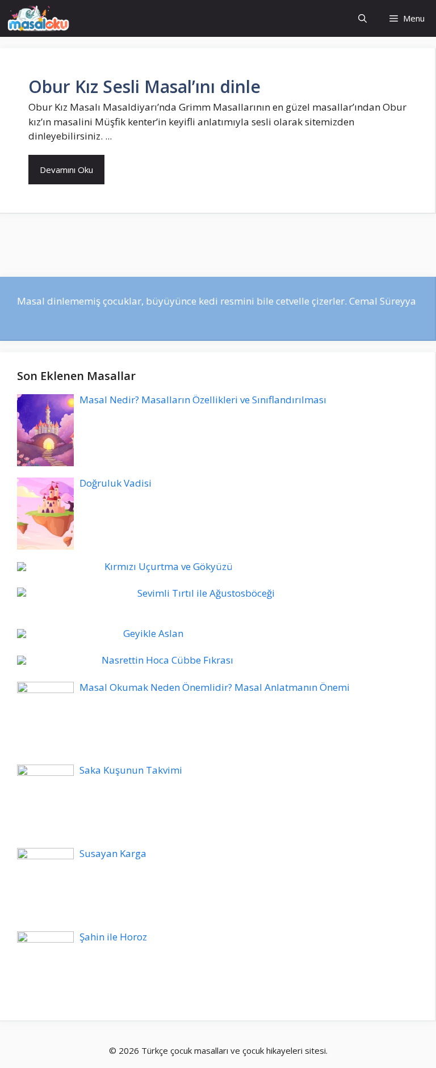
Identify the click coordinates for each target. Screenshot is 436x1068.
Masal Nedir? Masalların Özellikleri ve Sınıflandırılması (202, 399)
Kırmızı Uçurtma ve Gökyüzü (168, 566)
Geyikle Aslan (153, 633)
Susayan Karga (112, 853)
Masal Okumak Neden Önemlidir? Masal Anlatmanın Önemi (214, 687)
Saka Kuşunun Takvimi (130, 769)
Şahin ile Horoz (113, 936)
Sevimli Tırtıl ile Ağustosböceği (206, 593)
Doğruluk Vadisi (115, 482)
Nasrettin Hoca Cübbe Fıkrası (167, 659)
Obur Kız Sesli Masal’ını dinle (144, 86)
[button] (362, 18)
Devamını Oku (66, 169)
